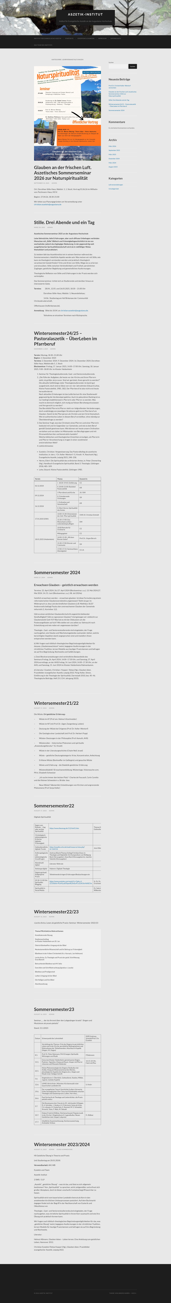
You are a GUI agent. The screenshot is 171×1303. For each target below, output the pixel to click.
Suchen (111, 62)
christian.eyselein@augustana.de (47, 204)
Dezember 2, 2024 (41, 349)
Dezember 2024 (114, 158)
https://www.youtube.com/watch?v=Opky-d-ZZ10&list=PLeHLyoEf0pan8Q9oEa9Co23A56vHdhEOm (71, 882)
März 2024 (112, 163)
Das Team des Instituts (43, 45)
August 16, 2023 (40, 917)
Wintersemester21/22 (56, 703)
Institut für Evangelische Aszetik (47, 38)
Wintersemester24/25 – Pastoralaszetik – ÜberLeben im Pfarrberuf (65, 339)
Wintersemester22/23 (56, 911)
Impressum (102, 38)
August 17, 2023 (40, 708)
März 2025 (112, 154)
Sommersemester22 (54, 805)
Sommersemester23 (54, 1009)
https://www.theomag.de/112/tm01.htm (64, 828)
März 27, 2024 (39, 577)
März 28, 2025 (39, 227)
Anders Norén (124, 1293)
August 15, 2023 (40, 1149)
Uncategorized (114, 189)
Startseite (69, 38)
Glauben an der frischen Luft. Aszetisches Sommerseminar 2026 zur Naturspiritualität (62, 173)
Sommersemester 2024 (57, 572)
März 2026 (112, 146)
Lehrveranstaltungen (116, 185)
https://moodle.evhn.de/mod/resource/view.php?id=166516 (67, 848)
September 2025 (114, 150)
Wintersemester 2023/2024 (62, 1144)
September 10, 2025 (41, 183)
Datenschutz (116, 38)
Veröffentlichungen (85, 38)
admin (54, 183)
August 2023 (113, 167)
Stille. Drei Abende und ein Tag (64, 222)
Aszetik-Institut (85, 14)
